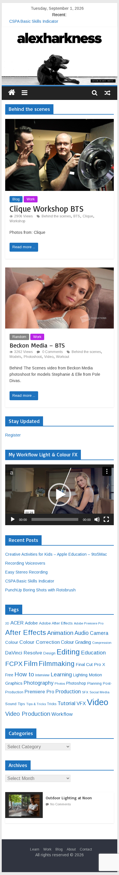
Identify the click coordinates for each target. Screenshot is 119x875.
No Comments (60, 804)
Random (19, 337)
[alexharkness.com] (59, 68)
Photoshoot (33, 357)
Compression (101, 642)
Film (31, 663)
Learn (34, 849)
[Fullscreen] (106, 519)
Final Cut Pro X (90, 664)
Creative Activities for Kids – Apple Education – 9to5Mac (56, 554)
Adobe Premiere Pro (88, 623)
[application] (59, 494)
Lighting (80, 675)
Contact (86, 849)
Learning (61, 674)
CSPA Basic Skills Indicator (29, 581)
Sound (10, 704)
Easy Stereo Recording (30, 19)
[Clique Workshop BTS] (59, 122)
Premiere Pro (39, 691)
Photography (38, 683)
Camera (99, 633)
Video (48, 357)
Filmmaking (57, 663)
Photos (60, 683)
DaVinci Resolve (23, 653)
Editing (68, 652)
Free (9, 675)
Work (31, 199)
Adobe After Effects (56, 623)
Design (49, 653)
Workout (62, 357)
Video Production (27, 714)
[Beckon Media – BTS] (59, 271)
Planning (94, 684)
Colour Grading (76, 642)
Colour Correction (39, 642)
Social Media (99, 692)
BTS (76, 216)
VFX (81, 703)
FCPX (14, 663)
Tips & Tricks (36, 704)
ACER (17, 623)
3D (7, 623)
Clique (88, 216)
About (71, 849)
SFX (85, 692)
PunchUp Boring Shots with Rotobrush (40, 590)
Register (13, 435)
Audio (82, 633)
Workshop (17, 221)
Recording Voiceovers (25, 563)
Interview (42, 675)
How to (24, 674)
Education (93, 653)
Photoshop (76, 683)
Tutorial (66, 703)
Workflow (61, 714)
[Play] (13, 519)
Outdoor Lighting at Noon (69, 797)
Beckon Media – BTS (37, 345)
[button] (59, 494)
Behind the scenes (56, 216)
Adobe (31, 622)
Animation (60, 632)
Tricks (51, 704)
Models (15, 357)
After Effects (25, 632)
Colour (11, 642)
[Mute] (97, 519)
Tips (21, 704)
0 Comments (52, 352)
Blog (16, 199)
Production (68, 691)
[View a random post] (107, 92)
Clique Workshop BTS (46, 209)
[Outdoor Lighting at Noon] (25, 795)
